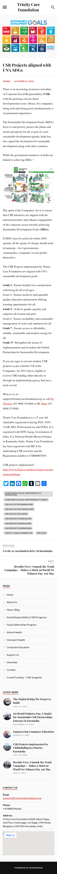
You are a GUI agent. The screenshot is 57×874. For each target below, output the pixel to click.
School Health (14, 632)
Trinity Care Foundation (28, 7)
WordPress (36, 868)
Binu (44, 403)
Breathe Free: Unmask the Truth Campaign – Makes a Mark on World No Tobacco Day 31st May (29, 570)
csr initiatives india (16, 514)
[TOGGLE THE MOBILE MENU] (5, 7)
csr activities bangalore (19, 504)
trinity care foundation (18, 533)
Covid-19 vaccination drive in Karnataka (27, 551)
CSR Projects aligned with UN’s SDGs (27, 67)
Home (10, 594)
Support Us (13, 654)
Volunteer (12, 662)
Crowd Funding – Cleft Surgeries (24, 677)
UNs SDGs (41, 533)
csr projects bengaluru (18, 523)
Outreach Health (16, 639)
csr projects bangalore (18, 519)
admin (6, 81)
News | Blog (13, 609)
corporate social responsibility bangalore (23, 494)
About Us (12, 602)
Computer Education (18, 647)
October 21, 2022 (24, 81)
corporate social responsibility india (26, 500)
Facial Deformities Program (21, 624)
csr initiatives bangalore (19, 509)
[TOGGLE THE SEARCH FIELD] (52, 7)
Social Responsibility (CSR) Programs (27, 617)
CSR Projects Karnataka (18, 528)
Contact (11, 669)
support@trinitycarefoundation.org (22, 798)
